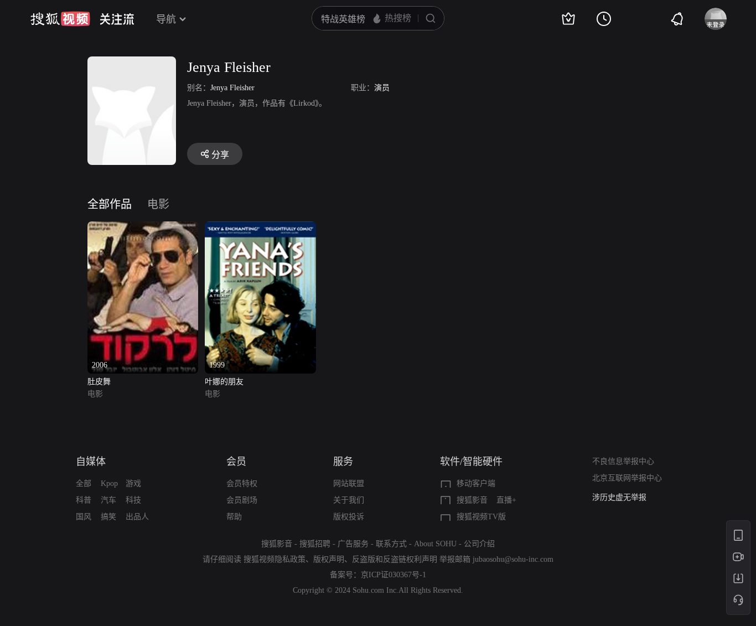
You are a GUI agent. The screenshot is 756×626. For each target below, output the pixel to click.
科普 (83, 500)
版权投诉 (348, 517)
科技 (133, 500)
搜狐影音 (472, 500)
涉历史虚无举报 (619, 497)
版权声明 (328, 559)
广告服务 (353, 544)
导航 (166, 19)
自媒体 (91, 461)
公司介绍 (479, 544)
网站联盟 (348, 483)
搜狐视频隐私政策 (274, 559)
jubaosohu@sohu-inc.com (513, 559)
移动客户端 (476, 483)
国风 (83, 517)
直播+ (506, 500)
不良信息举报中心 (623, 461)
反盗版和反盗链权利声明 (394, 559)
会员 (236, 461)
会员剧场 (241, 500)
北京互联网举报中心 (627, 478)
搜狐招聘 (314, 544)
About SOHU (435, 544)
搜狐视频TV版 (481, 517)
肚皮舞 (99, 381)
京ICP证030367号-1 (393, 575)
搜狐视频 (60, 19)
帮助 (234, 517)
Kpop (109, 483)
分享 (220, 154)
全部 (83, 483)
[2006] (142, 227)
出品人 (137, 517)
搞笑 (108, 517)
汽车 (108, 500)
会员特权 (241, 483)
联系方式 (391, 544)
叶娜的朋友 (224, 381)
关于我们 (348, 500)
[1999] (260, 227)
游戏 (133, 483)
